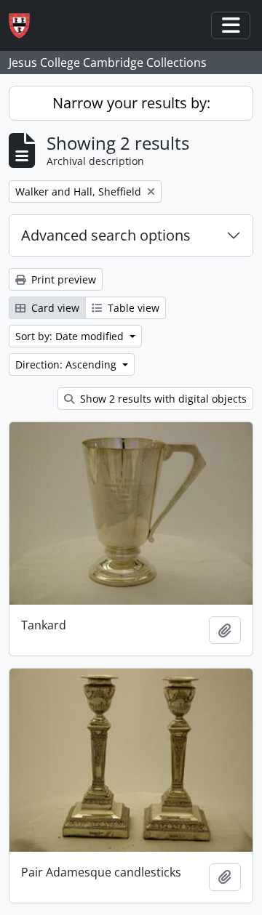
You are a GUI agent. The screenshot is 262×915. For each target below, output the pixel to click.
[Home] (25, 25)
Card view (53, 308)
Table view (132, 308)
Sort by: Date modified (71, 336)
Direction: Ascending (67, 364)
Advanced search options (106, 235)
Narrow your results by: (131, 103)
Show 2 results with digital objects (162, 399)
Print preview (62, 279)
